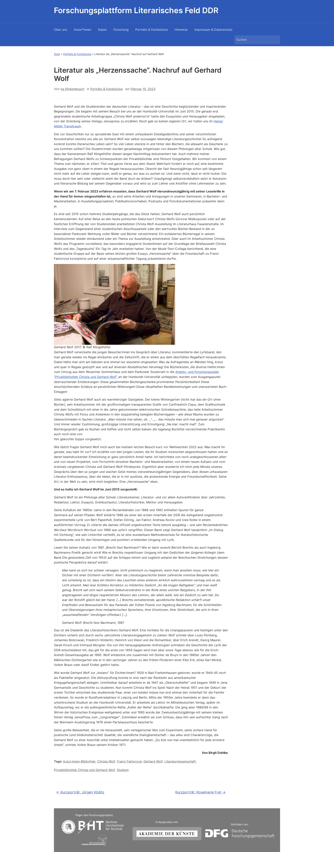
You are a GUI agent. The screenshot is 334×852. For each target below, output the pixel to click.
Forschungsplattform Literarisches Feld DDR (136, 10)
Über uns (60, 29)
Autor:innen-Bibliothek (79, 761)
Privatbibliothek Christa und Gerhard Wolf (84, 770)
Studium (123, 770)
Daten (102, 29)
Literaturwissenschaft (180, 761)
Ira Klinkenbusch (72, 89)
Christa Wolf (106, 761)
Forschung (121, 29)
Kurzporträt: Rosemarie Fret (200, 792)
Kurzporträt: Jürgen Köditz (80, 792)
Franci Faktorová (129, 761)
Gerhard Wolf (153, 761)
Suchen (275, 40)
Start (57, 54)
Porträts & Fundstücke (151, 29)
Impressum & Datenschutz (213, 29)
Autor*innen (82, 29)
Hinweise (181, 29)
